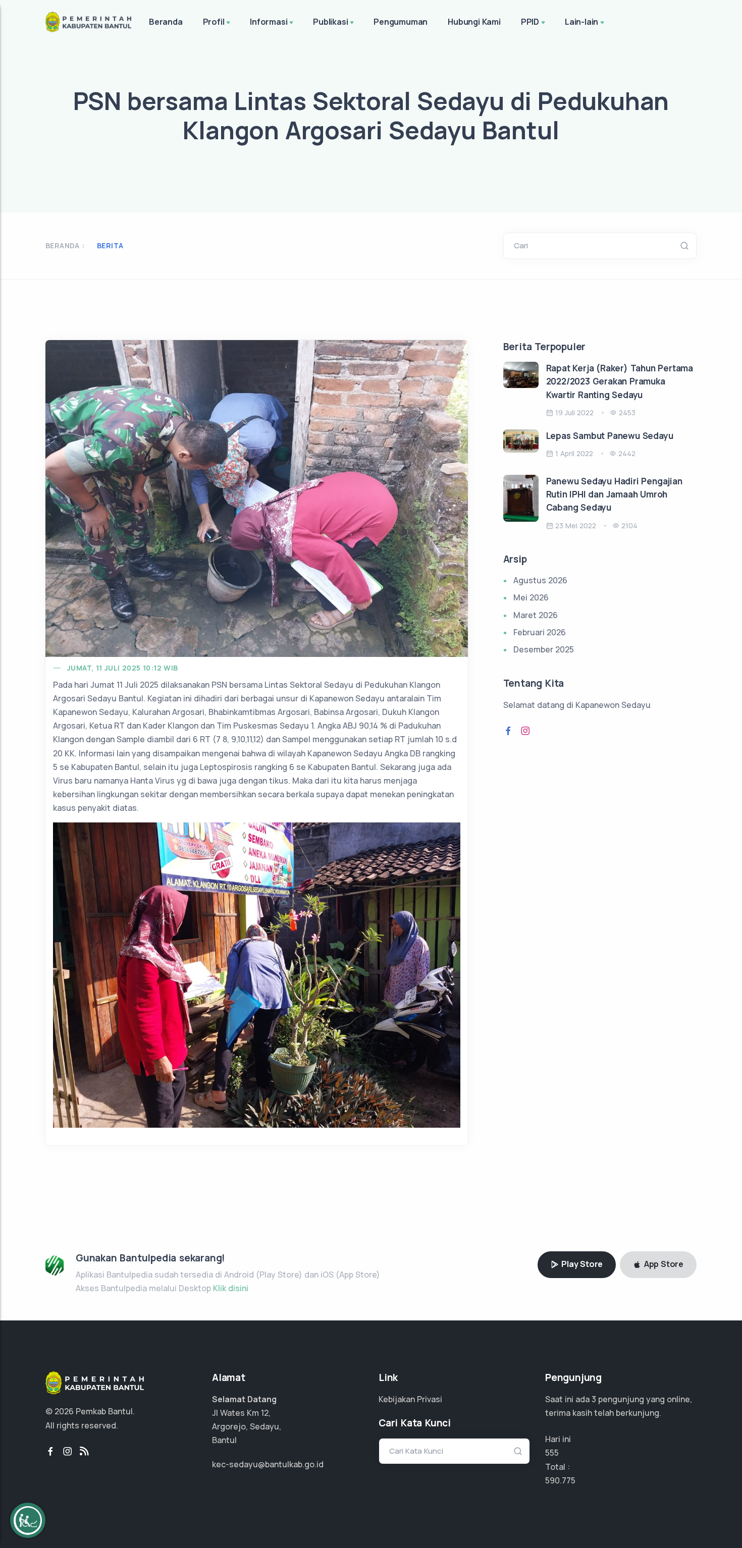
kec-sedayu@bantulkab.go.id (268, 1464)
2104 (629, 525)
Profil (214, 21)
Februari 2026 (539, 632)
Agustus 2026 (540, 580)
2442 (626, 453)
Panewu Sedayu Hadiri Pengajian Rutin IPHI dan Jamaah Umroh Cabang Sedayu (614, 494)
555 (552, 1452)
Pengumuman (401, 21)
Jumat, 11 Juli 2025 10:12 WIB (122, 668)
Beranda (166, 21)
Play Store (581, 1263)
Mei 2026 (531, 597)
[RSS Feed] (84, 1452)
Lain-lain (581, 21)
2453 (627, 412)
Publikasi (330, 21)
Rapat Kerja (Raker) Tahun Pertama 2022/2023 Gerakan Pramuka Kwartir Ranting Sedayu (619, 381)
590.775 (560, 1480)
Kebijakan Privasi (410, 1399)
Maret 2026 (535, 615)
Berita (110, 245)
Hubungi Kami (474, 21)
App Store (662, 1263)
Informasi (268, 21)
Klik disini (230, 1288)
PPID (530, 21)
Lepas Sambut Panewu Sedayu (609, 435)
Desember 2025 (543, 649)
